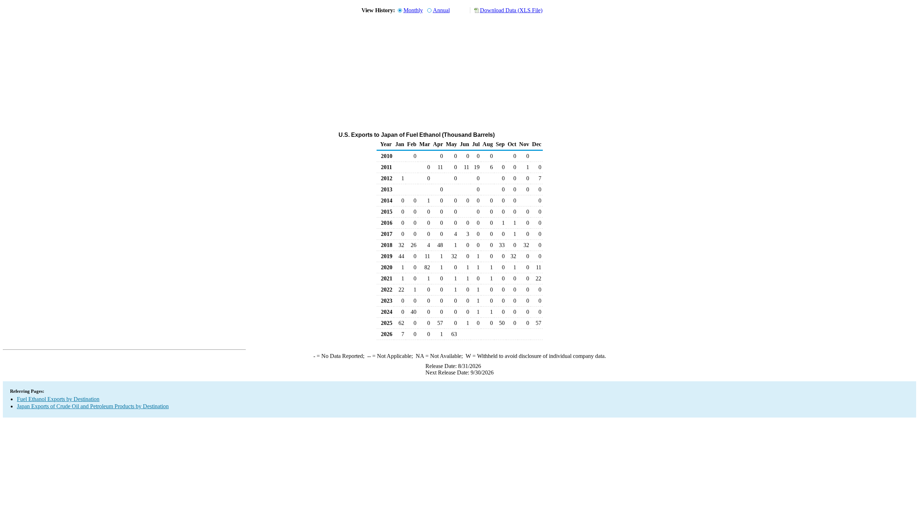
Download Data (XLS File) (511, 10)
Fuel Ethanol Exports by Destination (58, 399)
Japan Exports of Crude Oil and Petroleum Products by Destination (93, 406)
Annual (441, 10)
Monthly (413, 10)
